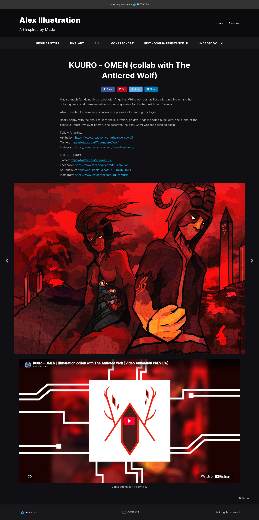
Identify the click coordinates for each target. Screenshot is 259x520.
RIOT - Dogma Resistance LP (166, 43)
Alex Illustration (50, 20)
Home (219, 23)
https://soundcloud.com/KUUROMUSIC (104, 170)
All (97, 43)
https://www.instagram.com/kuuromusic (101, 175)
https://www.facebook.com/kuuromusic (101, 165)
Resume (234, 23)
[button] (244, 498)
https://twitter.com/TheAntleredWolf (95, 142)
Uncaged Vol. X (210, 43)
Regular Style (48, 43)
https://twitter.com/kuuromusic (91, 160)
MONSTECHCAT (122, 43)
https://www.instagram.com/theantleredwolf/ (104, 147)
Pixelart (77, 43)
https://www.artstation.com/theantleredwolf (104, 137)
